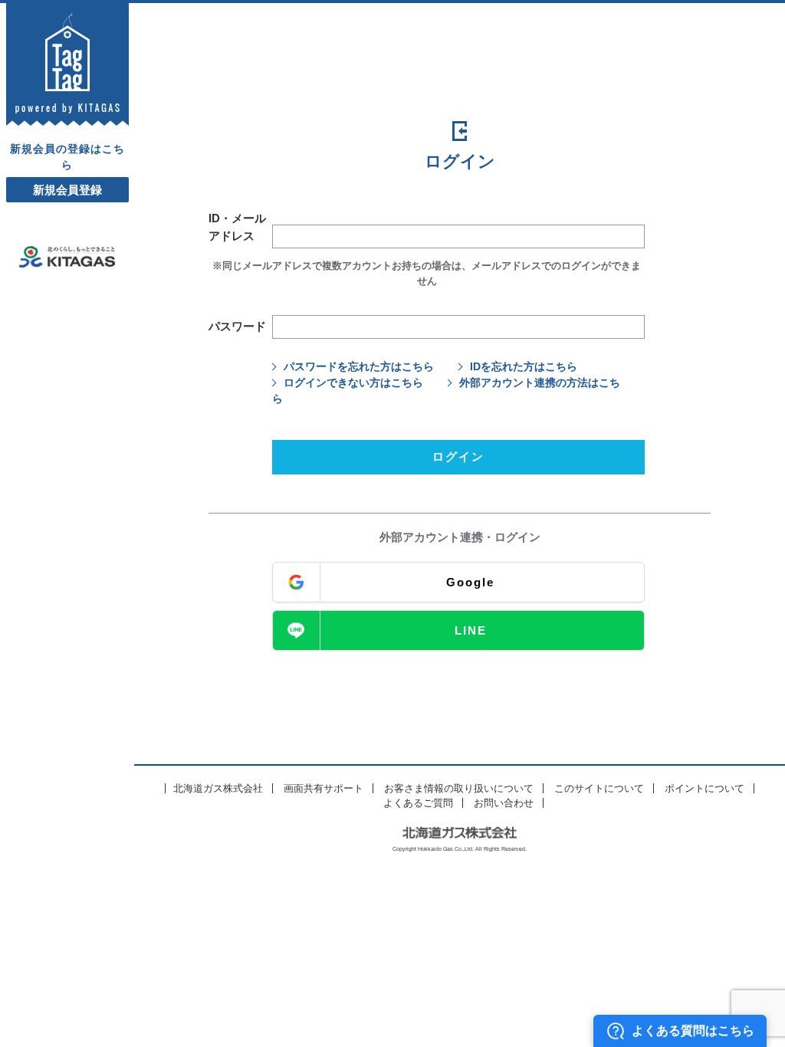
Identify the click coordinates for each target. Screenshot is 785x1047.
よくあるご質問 (418, 803)
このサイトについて (599, 788)
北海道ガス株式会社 (218, 788)
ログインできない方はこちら (353, 382)
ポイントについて (704, 788)
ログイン (458, 456)
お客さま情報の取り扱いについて (459, 788)
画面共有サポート (323, 788)
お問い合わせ (504, 803)
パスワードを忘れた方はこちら (359, 366)
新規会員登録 (67, 189)
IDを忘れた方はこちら (523, 366)
